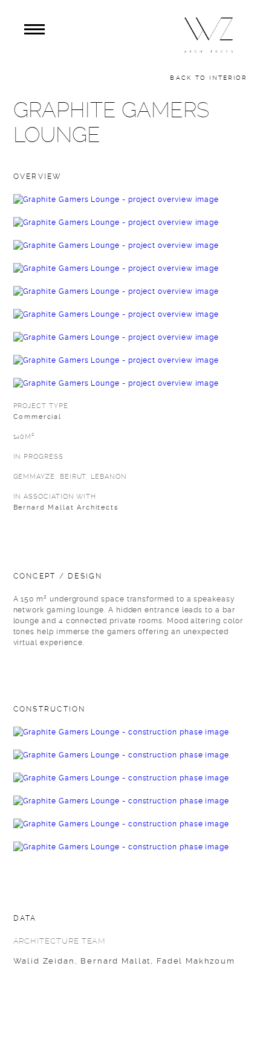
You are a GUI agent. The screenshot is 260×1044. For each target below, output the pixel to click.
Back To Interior (208, 77)
